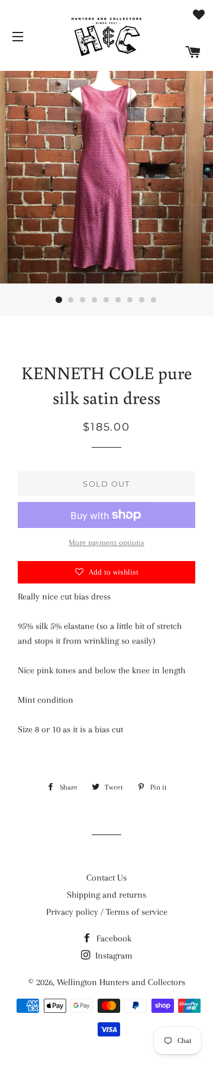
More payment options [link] (106, 542)
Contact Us (106, 877)
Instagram (113, 955)
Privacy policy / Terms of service (106, 912)
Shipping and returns (106, 894)
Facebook (112, 938)
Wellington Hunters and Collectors (121, 982)
